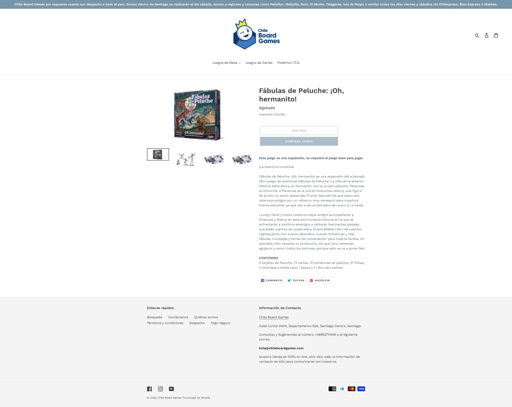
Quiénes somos (206, 317)
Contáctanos (178, 317)
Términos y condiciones (165, 323)
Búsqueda (154, 317)
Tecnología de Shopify (196, 397)
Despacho (197, 323)
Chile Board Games (274, 317)
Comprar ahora (299, 141)
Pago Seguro (220, 323)
